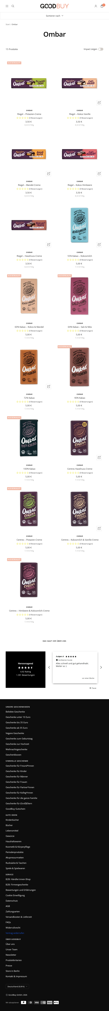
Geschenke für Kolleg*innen (19, 792)
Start (8, 24)
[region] (75, 667)
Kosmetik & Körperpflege (18, 846)
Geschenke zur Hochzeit (17, 743)
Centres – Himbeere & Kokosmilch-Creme (29, 610)
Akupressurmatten (15, 857)
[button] (29, 118)
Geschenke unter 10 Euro (18, 717)
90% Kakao (79, 397)
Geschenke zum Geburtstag (19, 738)
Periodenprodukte (14, 852)
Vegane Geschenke (15, 733)
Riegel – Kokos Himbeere (80, 185)
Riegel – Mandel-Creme (29, 185)
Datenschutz (12, 900)
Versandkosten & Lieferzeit (19, 916)
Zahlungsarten (13, 911)
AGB (8, 906)
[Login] (96, 6)
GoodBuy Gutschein (15, 808)
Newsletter (11, 954)
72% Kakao (29, 397)
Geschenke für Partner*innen (20, 787)
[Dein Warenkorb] (101, 6)
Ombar (29, 110)
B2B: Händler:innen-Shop (18, 879)
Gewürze (10, 836)
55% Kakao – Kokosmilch (80, 255)
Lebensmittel (12, 830)
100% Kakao (29, 468)
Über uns (10, 944)
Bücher (9, 825)
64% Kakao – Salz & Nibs (80, 326)
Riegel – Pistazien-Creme (29, 114)
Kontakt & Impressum (16, 976)
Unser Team (11, 949)
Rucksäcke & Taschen (16, 862)
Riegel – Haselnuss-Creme (29, 255)
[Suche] (13, 6)
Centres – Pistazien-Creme (29, 539)
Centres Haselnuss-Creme (79, 468)
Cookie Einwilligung (15, 895)
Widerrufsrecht (13, 927)
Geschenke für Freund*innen (20, 765)
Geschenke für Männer (17, 776)
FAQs (8, 922)
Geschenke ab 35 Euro (17, 727)
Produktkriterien (14, 960)
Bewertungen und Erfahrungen (21, 890)
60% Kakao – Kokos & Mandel (29, 326)
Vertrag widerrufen (15, 933)
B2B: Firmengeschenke (17, 884)
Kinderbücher (12, 819)
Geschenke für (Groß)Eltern (19, 803)
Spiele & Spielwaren (15, 868)
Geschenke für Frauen (16, 781)
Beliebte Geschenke (15, 711)
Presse (9, 965)
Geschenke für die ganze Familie (21, 798)
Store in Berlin (13, 971)
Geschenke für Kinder (16, 771)
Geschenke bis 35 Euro (17, 722)
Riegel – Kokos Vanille (79, 114)
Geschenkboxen (13, 754)
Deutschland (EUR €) (16, 986)
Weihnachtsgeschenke (16, 749)
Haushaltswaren (13, 841)
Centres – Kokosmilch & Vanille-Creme (79, 539)
